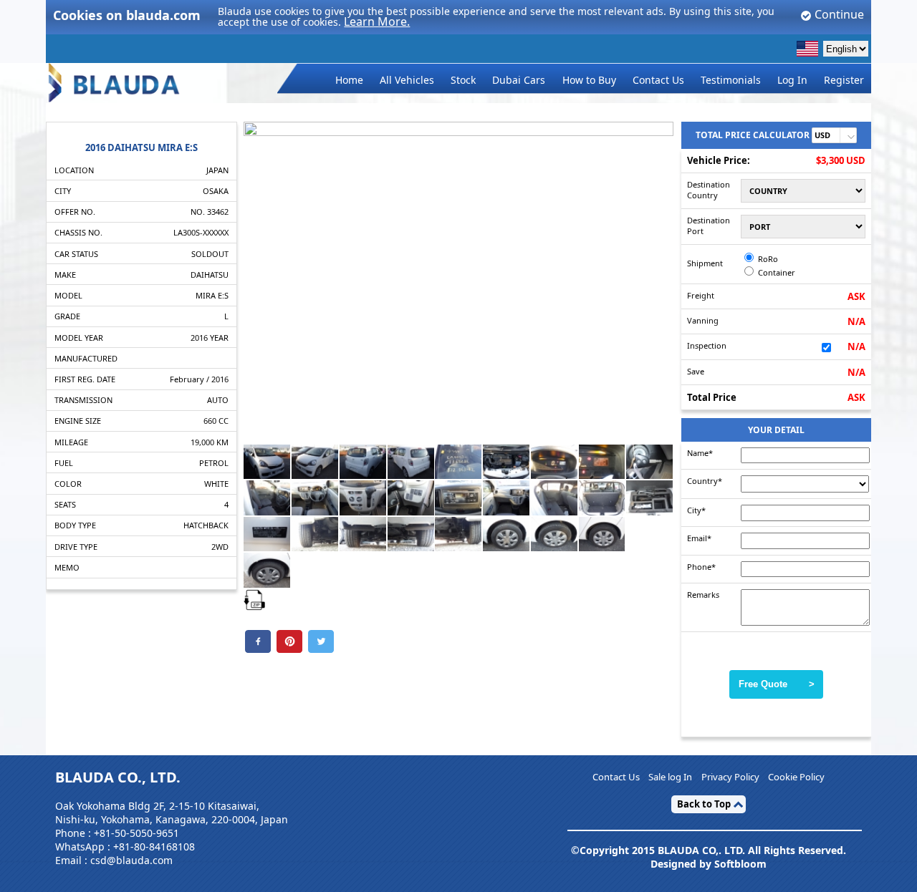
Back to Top (704, 804)
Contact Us (658, 80)
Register (844, 80)
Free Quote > (777, 684)
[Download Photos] (254, 598)
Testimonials (731, 80)
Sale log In (670, 777)
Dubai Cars (518, 80)
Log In (792, 80)
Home (349, 80)
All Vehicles (407, 80)
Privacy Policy (730, 777)
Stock (463, 80)
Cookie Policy (796, 777)
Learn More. (377, 21)
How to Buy (589, 80)
